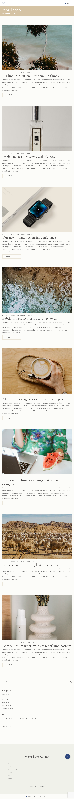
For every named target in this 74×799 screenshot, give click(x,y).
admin (22, 72)
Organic (31, 396)
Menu (69, 3)
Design (4, 694)
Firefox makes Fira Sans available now (28, 156)
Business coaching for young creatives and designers (31, 482)
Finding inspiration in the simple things (30, 76)
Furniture (29, 719)
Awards (4, 719)
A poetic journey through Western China (31, 565)
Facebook (33, 786)
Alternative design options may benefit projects (35, 399)
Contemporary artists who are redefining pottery (36, 646)
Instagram (41, 786)
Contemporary (13, 719)
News (29, 72)
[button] (67, 756)
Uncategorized (7, 708)
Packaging (5, 705)
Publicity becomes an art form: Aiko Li (29, 318)
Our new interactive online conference (29, 237)
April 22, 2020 (8, 72)
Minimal (4, 697)
